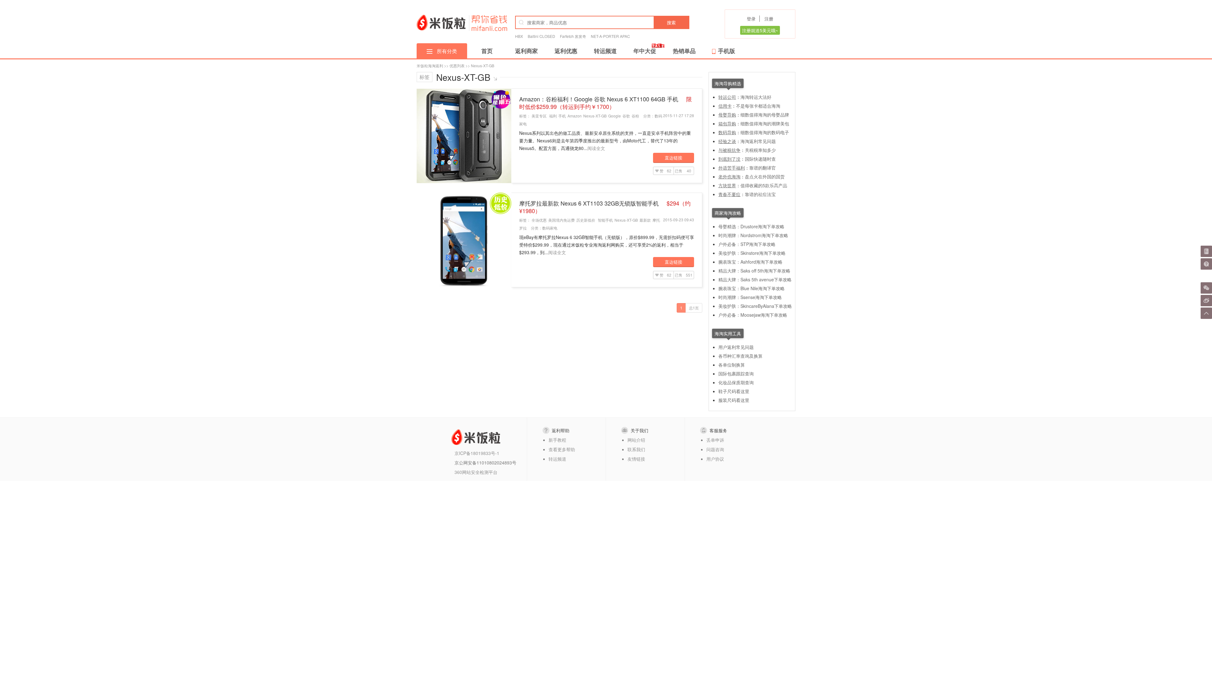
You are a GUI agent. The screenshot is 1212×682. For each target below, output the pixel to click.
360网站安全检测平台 (475, 472)
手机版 (726, 51)
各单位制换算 (731, 365)
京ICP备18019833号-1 (476, 453)
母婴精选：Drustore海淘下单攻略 (751, 226)
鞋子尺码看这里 (733, 391)
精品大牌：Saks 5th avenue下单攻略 (755, 279)
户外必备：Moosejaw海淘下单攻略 (752, 315)
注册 (768, 18)
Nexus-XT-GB (595, 115)
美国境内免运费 (561, 220)
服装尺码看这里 (733, 400)
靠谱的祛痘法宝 (760, 194)
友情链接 (636, 459)
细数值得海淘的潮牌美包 (764, 123)
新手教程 (557, 440)
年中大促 (644, 51)
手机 (562, 115)
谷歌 (626, 115)
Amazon (574, 115)
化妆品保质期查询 (736, 382)
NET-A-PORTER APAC (610, 36)
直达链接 (673, 157)
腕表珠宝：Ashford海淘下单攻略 (750, 262)
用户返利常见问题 (736, 347)
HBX (519, 36)
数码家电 (549, 227)
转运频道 (605, 51)
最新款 (645, 220)
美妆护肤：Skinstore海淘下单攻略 (752, 253)
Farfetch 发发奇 (573, 36)
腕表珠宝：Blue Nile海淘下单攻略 (751, 288)
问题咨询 (715, 449)
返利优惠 (566, 51)
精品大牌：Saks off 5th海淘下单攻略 (754, 270)
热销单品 (684, 51)
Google (614, 115)
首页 (487, 51)
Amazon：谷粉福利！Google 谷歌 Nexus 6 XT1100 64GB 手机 (605, 103)
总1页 (694, 307)
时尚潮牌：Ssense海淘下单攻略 (750, 297)
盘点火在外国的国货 (765, 176)
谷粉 (635, 115)
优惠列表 (457, 65)
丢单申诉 (715, 440)
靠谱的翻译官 (762, 168)
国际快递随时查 (760, 159)
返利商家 (526, 51)
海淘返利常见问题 (758, 141)
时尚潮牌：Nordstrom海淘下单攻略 (753, 235)
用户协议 (715, 459)
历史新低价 (585, 220)
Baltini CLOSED (541, 36)
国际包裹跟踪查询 (736, 373)
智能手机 (605, 220)
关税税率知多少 (760, 150)
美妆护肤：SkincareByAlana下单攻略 (755, 306)
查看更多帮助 (562, 449)
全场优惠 (539, 220)
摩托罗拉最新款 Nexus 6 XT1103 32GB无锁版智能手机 (605, 207)
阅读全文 (596, 148)
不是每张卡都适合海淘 (758, 106)
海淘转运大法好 (755, 97)
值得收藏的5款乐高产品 (763, 185)
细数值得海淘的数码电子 (764, 132)
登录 (751, 18)
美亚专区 (539, 115)
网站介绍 (636, 440)
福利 (553, 115)
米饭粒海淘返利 (430, 65)
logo (441, 22)
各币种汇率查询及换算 (740, 356)
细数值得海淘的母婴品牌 (764, 114)
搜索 (671, 22)
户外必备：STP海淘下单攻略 (746, 244)
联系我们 (636, 449)
